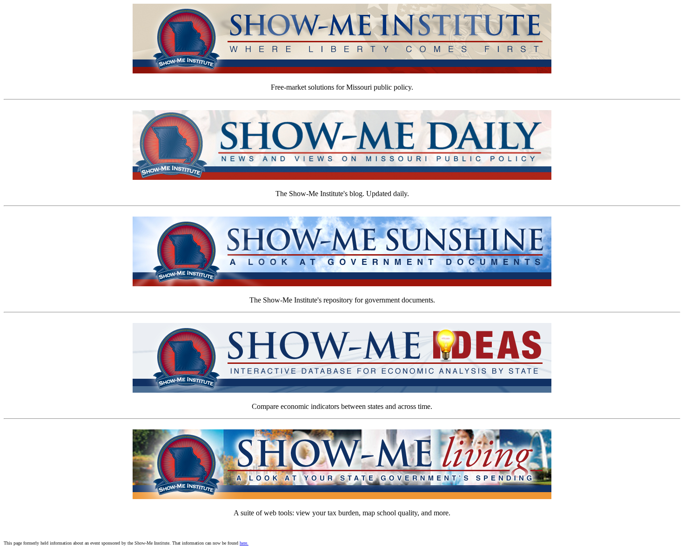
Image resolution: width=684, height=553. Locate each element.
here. (244, 543)
